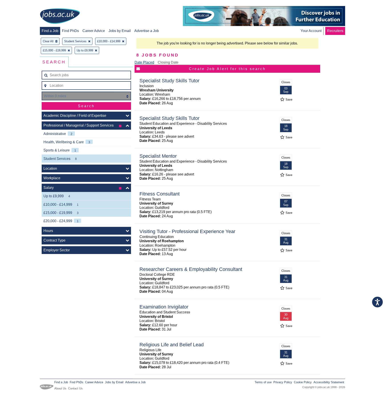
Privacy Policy (282, 382)
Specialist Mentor (158, 156)
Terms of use (263, 382)
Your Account (311, 31)
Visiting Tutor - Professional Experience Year (187, 231)
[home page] (60, 16)
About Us (60, 388)
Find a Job (50, 31)
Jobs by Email (120, 31)
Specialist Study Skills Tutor (169, 80)
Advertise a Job (146, 31)
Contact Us (75, 388)
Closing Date (168, 62)
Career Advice (93, 31)
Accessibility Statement (328, 382)
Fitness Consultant (159, 194)
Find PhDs (70, 31)
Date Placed (144, 62)
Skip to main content (18, 4)
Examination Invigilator (163, 307)
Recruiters (335, 31)
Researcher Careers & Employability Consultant (190, 269)
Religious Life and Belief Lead (171, 344)
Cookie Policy (303, 382)
